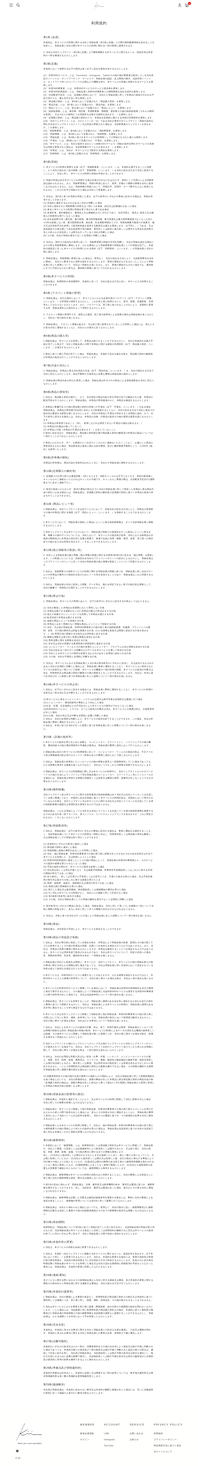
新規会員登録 (87, 1433)
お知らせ (134, 1439)
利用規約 (158, 1433)
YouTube (109, 1445)
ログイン (84, 1439)
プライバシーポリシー (165, 1439)
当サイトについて (163, 1451)
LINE (106, 1433)
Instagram (109, 1439)
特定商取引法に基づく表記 (167, 1445)
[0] (187, 5)
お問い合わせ (136, 1433)
